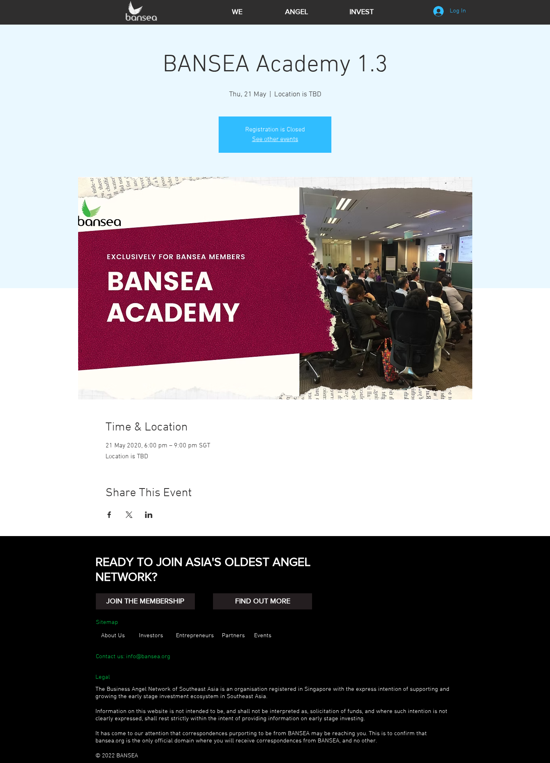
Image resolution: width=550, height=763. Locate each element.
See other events (275, 139)
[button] (145, 601)
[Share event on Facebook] (109, 514)
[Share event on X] (129, 514)
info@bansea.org (148, 656)
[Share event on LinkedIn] (149, 514)
